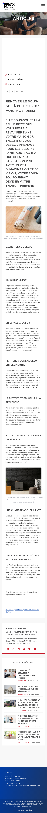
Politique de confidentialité (13, 805)
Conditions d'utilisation (34, 805)
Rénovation (14, 75)
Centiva (28, 810)
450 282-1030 (14, 781)
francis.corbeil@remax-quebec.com (26, 785)
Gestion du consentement (23, 806)
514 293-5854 (14, 783)
